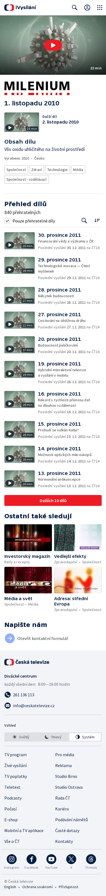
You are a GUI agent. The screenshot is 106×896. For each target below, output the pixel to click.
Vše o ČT (12, 841)
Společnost (16, 169)
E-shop (11, 819)
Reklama (63, 765)
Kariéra (62, 808)
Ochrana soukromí (37, 886)
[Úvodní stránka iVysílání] (20, 7)
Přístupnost (68, 886)
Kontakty (64, 841)
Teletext (12, 787)
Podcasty (12, 798)
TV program (15, 754)
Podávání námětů (71, 819)
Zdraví (36, 169)
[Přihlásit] (87, 7)
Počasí (10, 808)
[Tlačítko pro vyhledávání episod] (84, 221)
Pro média (64, 754)
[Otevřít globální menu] (99, 7)
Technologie (57, 169)
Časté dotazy (67, 830)
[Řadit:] (97, 220)
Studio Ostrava (69, 787)
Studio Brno (66, 776)
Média (78, 169)
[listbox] (53, 737)
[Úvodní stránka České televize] (27, 662)
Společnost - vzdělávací (27, 179)
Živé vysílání (15, 765)
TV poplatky (15, 776)
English (10, 886)
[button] (53, 45)
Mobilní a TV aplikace (23, 830)
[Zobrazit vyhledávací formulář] (74, 7)
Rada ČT (62, 798)
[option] (21, 737)
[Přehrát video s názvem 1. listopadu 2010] (53, 45)
